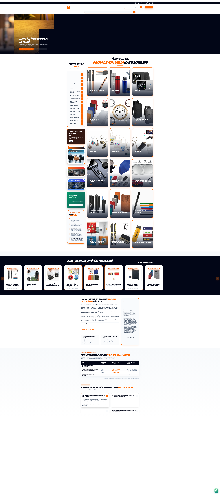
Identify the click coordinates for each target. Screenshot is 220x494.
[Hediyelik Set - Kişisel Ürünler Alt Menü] (82, 92)
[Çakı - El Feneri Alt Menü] (82, 81)
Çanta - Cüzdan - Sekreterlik (74, 84)
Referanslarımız (113, 7)
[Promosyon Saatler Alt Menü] (82, 114)
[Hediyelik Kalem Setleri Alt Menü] (82, 88)
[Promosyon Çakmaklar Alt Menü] (82, 108)
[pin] (152, 3)
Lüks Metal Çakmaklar (75, 98)
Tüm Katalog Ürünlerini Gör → (145, 262)
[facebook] (138, 3)
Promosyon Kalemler (75, 111)
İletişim (120, 7)
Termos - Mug (73, 123)
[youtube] (141, 3)
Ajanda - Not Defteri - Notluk (75, 74)
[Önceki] (2, 34)
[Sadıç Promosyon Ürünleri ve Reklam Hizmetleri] (68, 7)
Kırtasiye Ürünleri (74, 95)
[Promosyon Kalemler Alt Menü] (82, 111)
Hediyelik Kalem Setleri (73, 88)
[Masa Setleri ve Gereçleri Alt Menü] (82, 102)
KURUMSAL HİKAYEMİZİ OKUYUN (87, 329)
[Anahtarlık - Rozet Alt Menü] (82, 78)
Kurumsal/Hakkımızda (92, 7)
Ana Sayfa (83, 7)
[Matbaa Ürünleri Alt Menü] (82, 105)
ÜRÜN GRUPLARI (75, 7)
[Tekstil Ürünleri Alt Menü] (82, 120)
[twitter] (147, 3)
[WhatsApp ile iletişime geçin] (216, 490)
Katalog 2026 (104, 7)
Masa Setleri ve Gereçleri (73, 102)
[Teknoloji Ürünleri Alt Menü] (82, 117)
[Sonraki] (217, 34)
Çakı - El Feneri (73, 80)
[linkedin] (149, 3)
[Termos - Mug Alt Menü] (82, 123)
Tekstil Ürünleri (74, 120)
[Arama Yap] (141, 7)
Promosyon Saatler (74, 114)
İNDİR (71, 141)
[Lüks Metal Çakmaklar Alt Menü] (82, 98)
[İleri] (217, 278)
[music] (144, 3)
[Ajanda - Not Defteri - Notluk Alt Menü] (82, 74)
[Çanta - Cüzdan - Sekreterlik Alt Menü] (82, 84)
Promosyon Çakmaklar (75, 108)
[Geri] (2, 278)
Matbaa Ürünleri (74, 105)
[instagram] (136, 3)
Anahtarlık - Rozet (74, 77)
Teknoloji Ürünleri (74, 117)
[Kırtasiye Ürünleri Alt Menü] (82, 95)
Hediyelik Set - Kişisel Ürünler (75, 92)
